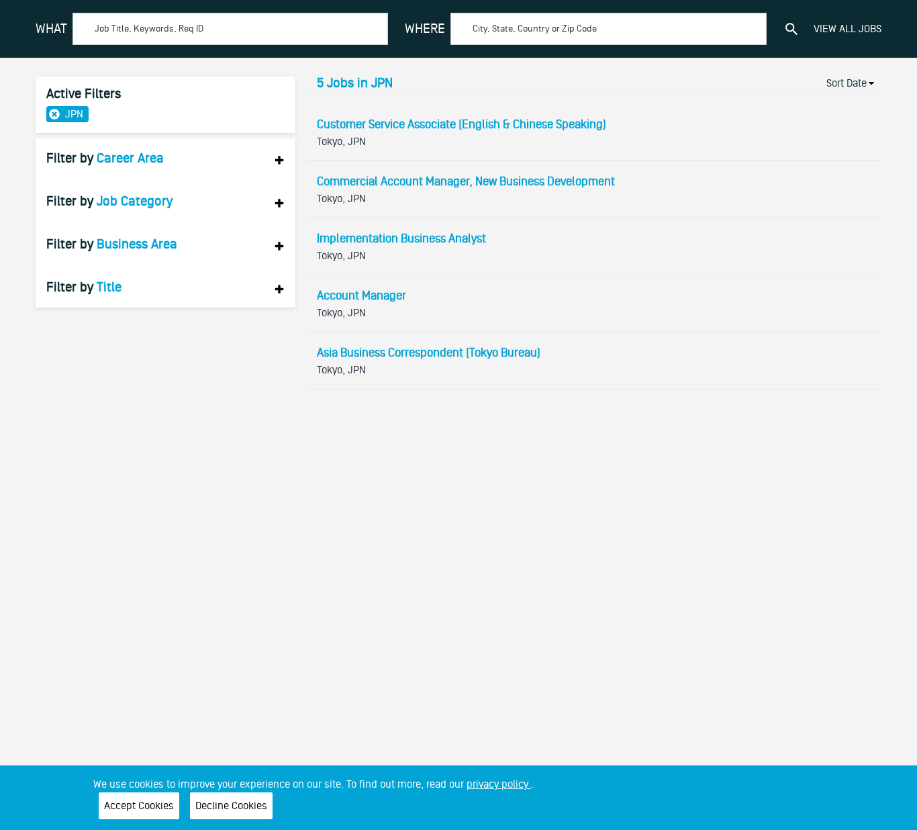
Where (425, 28)
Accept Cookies (139, 806)
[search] (791, 29)
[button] (165, 158)
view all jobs (847, 29)
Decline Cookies (231, 806)
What (51, 28)
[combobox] (212, 29)
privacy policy (499, 784)
